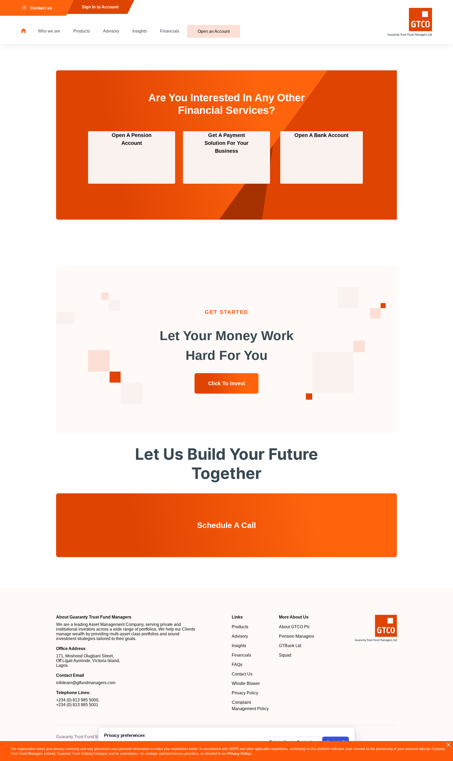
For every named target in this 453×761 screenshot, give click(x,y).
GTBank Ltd (290, 645)
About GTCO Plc (294, 627)
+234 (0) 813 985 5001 (77, 704)
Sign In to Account (100, 7)
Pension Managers (296, 636)
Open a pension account (132, 139)
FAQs (237, 664)
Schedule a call (226, 525)
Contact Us (242, 674)
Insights (139, 31)
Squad (285, 655)
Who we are (49, 31)
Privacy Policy (245, 693)
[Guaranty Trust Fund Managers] (376, 628)
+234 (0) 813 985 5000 (77, 700)
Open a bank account (321, 135)
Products (81, 31)
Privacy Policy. (240, 753)
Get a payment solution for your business (226, 143)
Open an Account (214, 31)
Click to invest (226, 383)
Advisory (111, 31)
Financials (169, 31)
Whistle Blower (246, 683)
